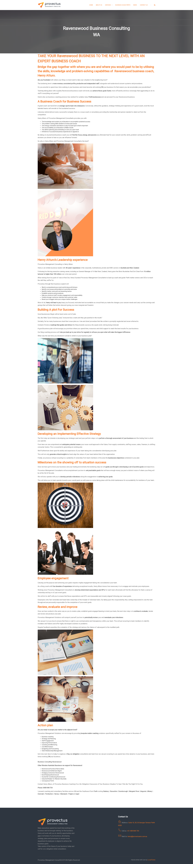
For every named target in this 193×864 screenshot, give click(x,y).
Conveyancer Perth (48, 781)
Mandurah (63, 794)
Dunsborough (123, 791)
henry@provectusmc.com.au (137, 836)
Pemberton (49, 794)
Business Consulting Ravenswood (49, 762)
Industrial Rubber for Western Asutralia (54, 779)
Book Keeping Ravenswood (50, 775)
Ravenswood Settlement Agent (52, 771)
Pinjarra (70, 794)
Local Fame (151, 860)
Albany (149, 791)
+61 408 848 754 (133, 831)
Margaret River (134, 791)
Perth (96, 791)
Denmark (41, 794)
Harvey (56, 794)
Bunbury (106, 791)
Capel (77, 794)
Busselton (113, 791)
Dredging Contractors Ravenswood (53, 773)
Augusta (143, 791)
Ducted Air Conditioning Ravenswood (53, 777)
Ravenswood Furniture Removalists (53, 769)
